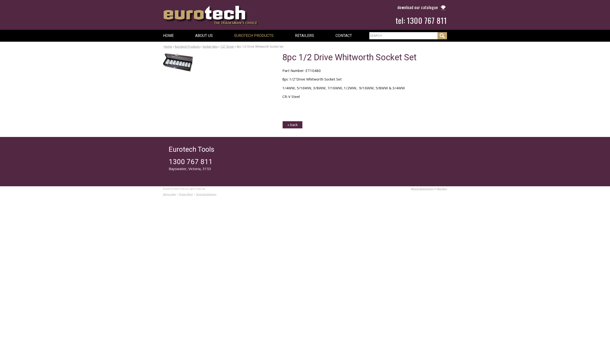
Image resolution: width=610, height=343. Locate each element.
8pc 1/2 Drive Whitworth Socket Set (260, 47)
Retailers (304, 35)
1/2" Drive (227, 47)
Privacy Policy (186, 194)
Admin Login (169, 194)
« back (292, 124)
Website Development (422, 188)
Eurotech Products (254, 35)
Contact (344, 35)
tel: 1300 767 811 (421, 20)
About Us (204, 35)
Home (168, 35)
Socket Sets (210, 47)
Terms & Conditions (206, 194)
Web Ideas (442, 188)
